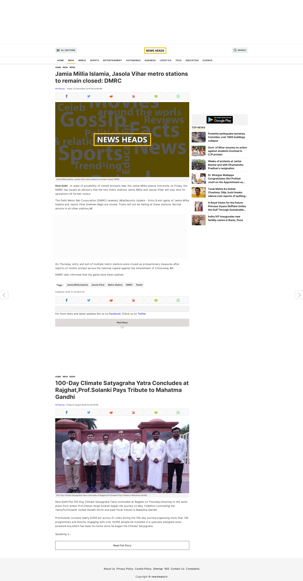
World (82, 60)
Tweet (139, 284)
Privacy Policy (124, 568)
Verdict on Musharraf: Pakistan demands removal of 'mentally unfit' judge (4, 294)
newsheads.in (159, 576)
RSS (166, 568)
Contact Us (177, 568)
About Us (109, 568)
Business (150, 60)
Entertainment (112, 60)
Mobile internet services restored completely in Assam (299, 294)
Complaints (192, 568)
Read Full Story (122, 545)
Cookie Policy (143, 568)
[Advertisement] (151, 22)
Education (192, 60)
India (71, 60)
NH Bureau (60, 88)
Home (60, 60)
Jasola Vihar (98, 284)
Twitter (142, 313)
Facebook (115, 313)
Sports (94, 60)
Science (207, 60)
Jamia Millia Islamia (77, 284)
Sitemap (158, 568)
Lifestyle (165, 60)
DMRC (129, 284)
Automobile (133, 60)
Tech (178, 60)
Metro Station (115, 284)
